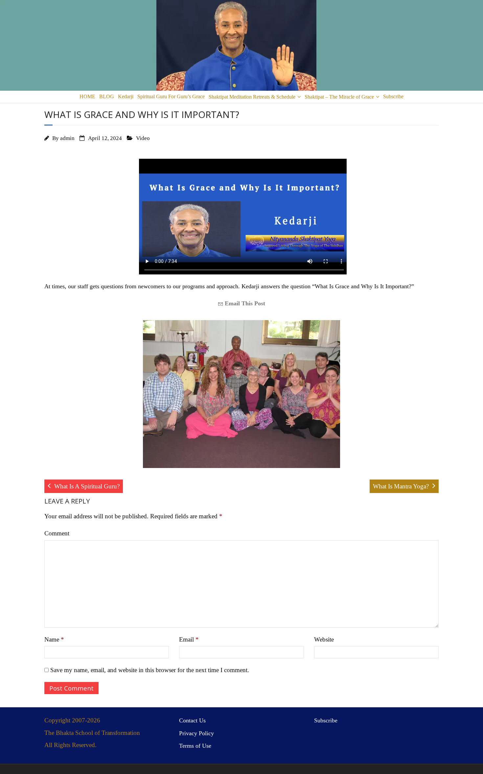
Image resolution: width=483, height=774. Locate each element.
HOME (87, 96)
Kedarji (125, 96)
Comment (56, 533)
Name (54, 639)
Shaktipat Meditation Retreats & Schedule (252, 97)
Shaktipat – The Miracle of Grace (339, 97)
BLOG (106, 96)
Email (189, 639)
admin (67, 138)
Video (143, 138)
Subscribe (393, 96)
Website (324, 639)
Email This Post (244, 303)
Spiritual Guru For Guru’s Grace (171, 96)
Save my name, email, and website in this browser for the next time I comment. (149, 670)
